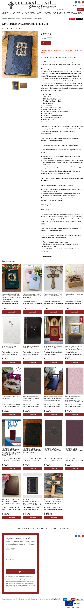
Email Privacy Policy (23, 585)
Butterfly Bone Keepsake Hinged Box (11, 397)
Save (73, 19)
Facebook (76, 2)
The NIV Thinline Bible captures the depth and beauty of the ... (74, 460)
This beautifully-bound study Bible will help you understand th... (53, 354)
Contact (44, 528)
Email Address (11, 549)
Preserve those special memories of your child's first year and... (32, 304)
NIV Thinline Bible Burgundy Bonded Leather (74, 450)
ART (39, 13)
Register (81, 5)
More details (11, 312)
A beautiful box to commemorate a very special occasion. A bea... (74, 354)
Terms (54, 528)
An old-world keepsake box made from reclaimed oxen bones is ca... (11, 406)
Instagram (79, 2)
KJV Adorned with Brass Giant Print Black (30, 18)
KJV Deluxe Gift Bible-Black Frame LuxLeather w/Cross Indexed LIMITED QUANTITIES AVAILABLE (32, 502)
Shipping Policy (32, 528)
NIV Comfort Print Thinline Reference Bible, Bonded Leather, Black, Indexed (53, 398)
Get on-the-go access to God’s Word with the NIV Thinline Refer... (31, 406)
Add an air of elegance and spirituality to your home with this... (53, 509)
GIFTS (47, 13)
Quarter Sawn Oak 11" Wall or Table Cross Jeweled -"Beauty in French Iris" (53, 501)
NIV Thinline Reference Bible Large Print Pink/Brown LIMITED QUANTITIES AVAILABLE (74, 399)
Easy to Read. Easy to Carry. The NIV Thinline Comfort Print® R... (53, 460)
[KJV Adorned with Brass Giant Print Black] (15, 85)
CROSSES (29, 13)
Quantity (43, 38)
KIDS (55, 13)
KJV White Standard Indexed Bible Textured (10, 347)
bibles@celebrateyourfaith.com (67, 249)
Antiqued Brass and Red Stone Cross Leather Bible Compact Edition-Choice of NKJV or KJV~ (11, 296)
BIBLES (5, 13)
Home (4, 18)
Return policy (65, 528)
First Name (10, 559)
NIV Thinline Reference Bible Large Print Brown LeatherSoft (31, 398)
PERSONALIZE (73, 13)
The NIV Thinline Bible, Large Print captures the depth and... (32, 460)
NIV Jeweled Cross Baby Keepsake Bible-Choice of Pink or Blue (32, 295)
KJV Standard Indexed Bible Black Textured (31, 347)
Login (76, 5)
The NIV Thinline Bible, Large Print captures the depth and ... (11, 460)
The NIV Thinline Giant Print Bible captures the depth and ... (11, 509)
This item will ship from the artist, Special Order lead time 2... (10, 304)
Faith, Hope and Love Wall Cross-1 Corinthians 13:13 (53, 295)
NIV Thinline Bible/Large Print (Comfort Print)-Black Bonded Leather (32, 450)
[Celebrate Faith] (32, 9)
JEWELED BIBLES (12, 18)
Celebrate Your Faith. (12, 599)
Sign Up (21, 572)
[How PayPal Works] (73, 605)
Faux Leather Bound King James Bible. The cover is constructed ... (10, 354)
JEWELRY (17, 13)
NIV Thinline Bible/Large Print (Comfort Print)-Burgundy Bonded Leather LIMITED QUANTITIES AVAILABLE (11, 452)
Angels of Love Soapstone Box (74, 295)
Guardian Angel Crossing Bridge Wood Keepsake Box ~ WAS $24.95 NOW (73, 348)
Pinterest (83, 2)
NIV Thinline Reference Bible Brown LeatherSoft (52, 450)
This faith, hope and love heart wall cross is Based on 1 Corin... (53, 304)
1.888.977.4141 (49, 249)
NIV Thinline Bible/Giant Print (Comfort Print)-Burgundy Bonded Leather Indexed (11, 502)
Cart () (80, 9)
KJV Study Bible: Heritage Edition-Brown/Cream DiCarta (53, 348)
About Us (19, 528)
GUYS (62, 13)
